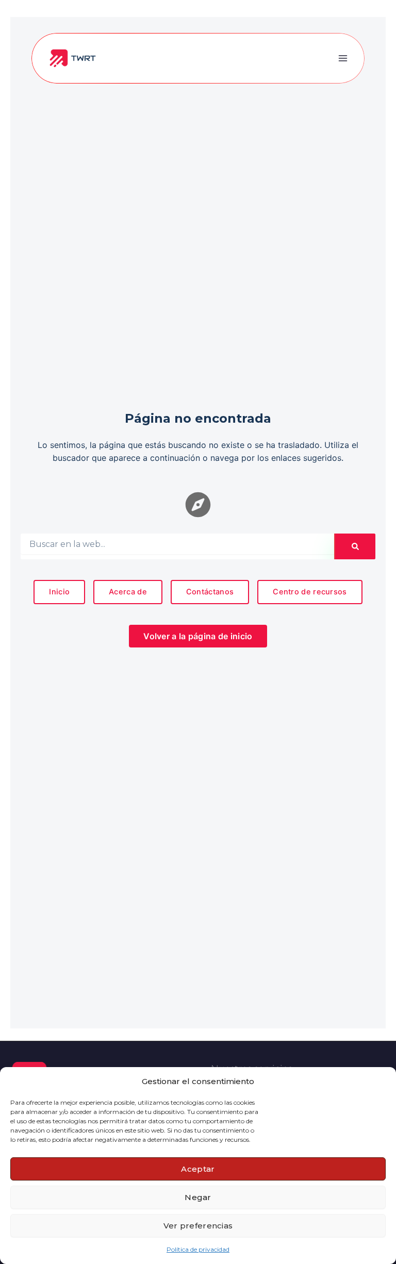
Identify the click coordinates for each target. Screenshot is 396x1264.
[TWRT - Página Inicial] (73, 57)
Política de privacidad (198, 1249)
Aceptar (197, 1169)
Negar (198, 1197)
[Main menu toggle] (343, 58)
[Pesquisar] (355, 546)
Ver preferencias (198, 1225)
